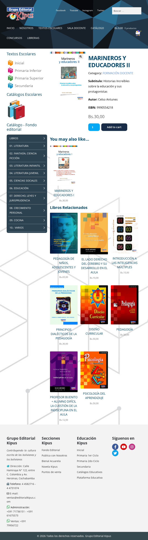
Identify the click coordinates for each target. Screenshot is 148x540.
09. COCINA (16, 220)
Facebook (61, 10)
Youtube (74, 10)
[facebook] (115, 447)
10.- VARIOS (17, 227)
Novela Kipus (50, 466)
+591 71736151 (16, 511)
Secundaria (24, 85)
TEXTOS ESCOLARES (50, 28)
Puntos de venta (51, 472)
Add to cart (114, 127)
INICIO (10, 28)
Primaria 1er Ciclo (87, 455)
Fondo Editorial (51, 450)
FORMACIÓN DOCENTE (118, 73)
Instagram (87, 10)
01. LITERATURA (19, 146)
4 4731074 (13, 488)
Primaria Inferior (28, 70)
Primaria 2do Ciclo (88, 461)
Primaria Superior (29, 78)
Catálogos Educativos (89, 472)
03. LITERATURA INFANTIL (25, 165)
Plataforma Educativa (90, 477)
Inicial (19, 63)
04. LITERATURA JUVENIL (24, 173)
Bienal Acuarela (51, 461)
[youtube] (123, 447)
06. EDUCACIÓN (19, 188)
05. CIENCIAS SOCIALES (23, 180)
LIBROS (14, 138)
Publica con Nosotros (54, 455)
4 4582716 (28, 484)
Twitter (100, 10)
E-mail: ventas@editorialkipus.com (21, 497)
